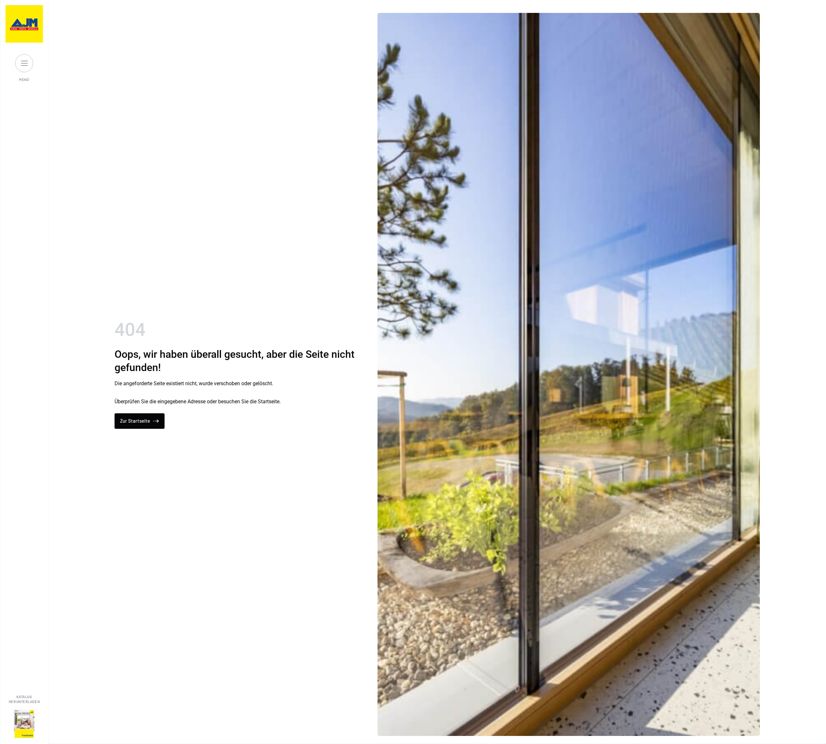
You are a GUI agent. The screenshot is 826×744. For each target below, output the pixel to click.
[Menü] (24, 63)
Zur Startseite (135, 421)
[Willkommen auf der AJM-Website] (24, 24)
